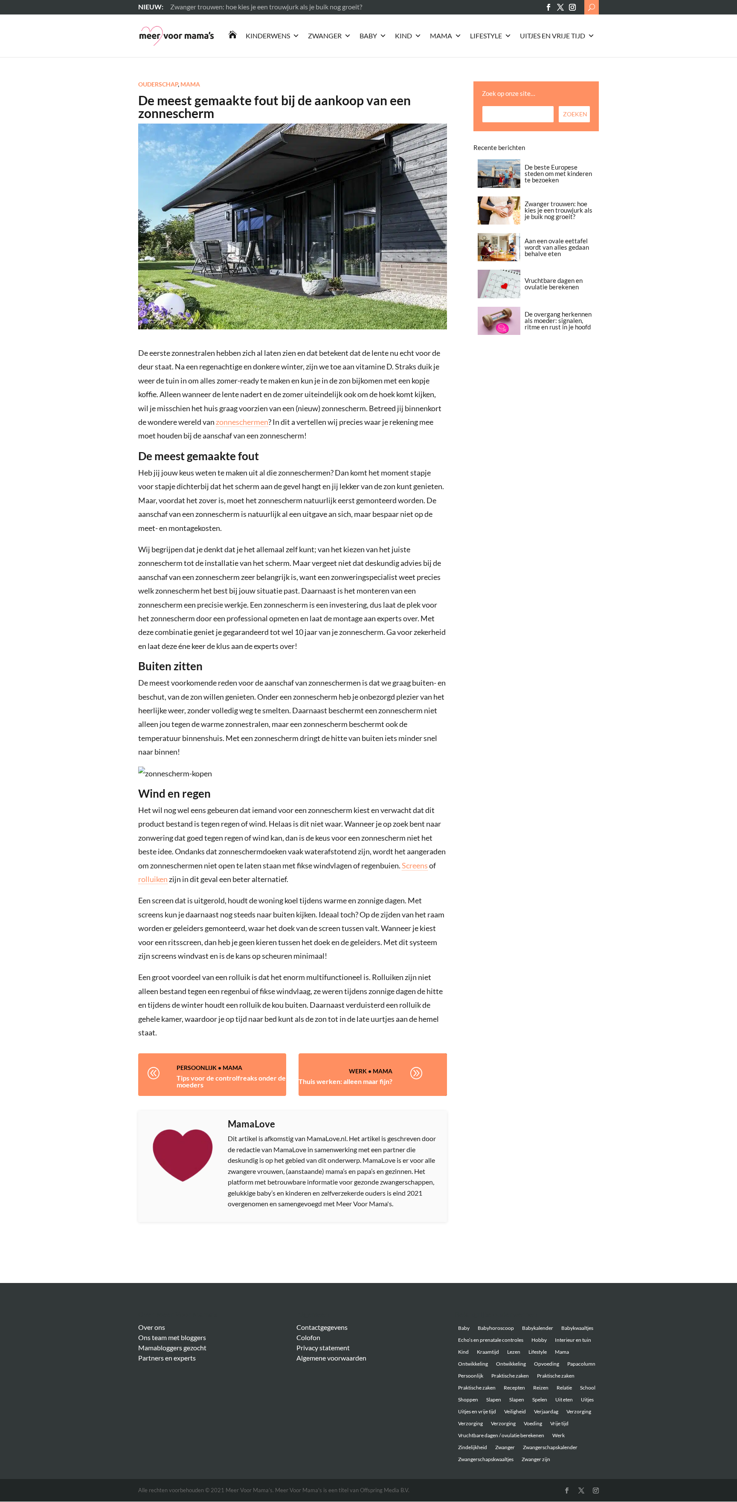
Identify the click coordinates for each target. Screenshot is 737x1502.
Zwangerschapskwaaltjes (486, 1459)
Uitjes (587, 1399)
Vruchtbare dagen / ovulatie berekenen (501, 1435)
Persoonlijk (197, 1067)
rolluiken (153, 879)
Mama (441, 36)
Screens (415, 865)
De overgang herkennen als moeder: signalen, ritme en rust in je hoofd (558, 320)
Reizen (540, 1387)
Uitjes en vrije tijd (552, 36)
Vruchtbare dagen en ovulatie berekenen (554, 284)
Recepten (514, 1387)
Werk (358, 1071)
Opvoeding (546, 1364)
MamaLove (251, 1124)
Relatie (564, 1387)
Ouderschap (158, 84)
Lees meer (185, 7)
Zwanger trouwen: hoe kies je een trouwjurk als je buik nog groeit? (558, 210)
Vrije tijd (559, 1423)
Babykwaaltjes (577, 1328)
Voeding (533, 1423)
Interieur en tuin (573, 1340)
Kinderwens (268, 36)
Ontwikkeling (473, 1364)
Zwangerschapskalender (550, 1447)
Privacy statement (323, 1347)
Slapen (493, 1399)
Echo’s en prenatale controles (490, 1340)
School (587, 1387)
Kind (403, 36)
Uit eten (564, 1399)
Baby (368, 36)
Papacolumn (581, 1364)
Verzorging (578, 1411)
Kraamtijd (488, 1352)
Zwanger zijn (536, 1459)
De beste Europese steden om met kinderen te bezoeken (558, 173)
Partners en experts (167, 1358)
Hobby (539, 1340)
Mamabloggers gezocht (172, 1347)
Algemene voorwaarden (331, 1358)
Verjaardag (546, 1411)
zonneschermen (242, 422)
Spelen (539, 1399)
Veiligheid (515, 1411)
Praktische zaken (510, 1375)
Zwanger (325, 36)
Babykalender (537, 1328)
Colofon (308, 1337)
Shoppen (468, 1399)
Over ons (151, 1327)
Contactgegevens (322, 1327)
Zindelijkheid (472, 1447)
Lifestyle (486, 36)
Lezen (513, 1352)
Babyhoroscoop (496, 1328)
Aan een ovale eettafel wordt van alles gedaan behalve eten (557, 247)
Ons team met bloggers (172, 1337)
